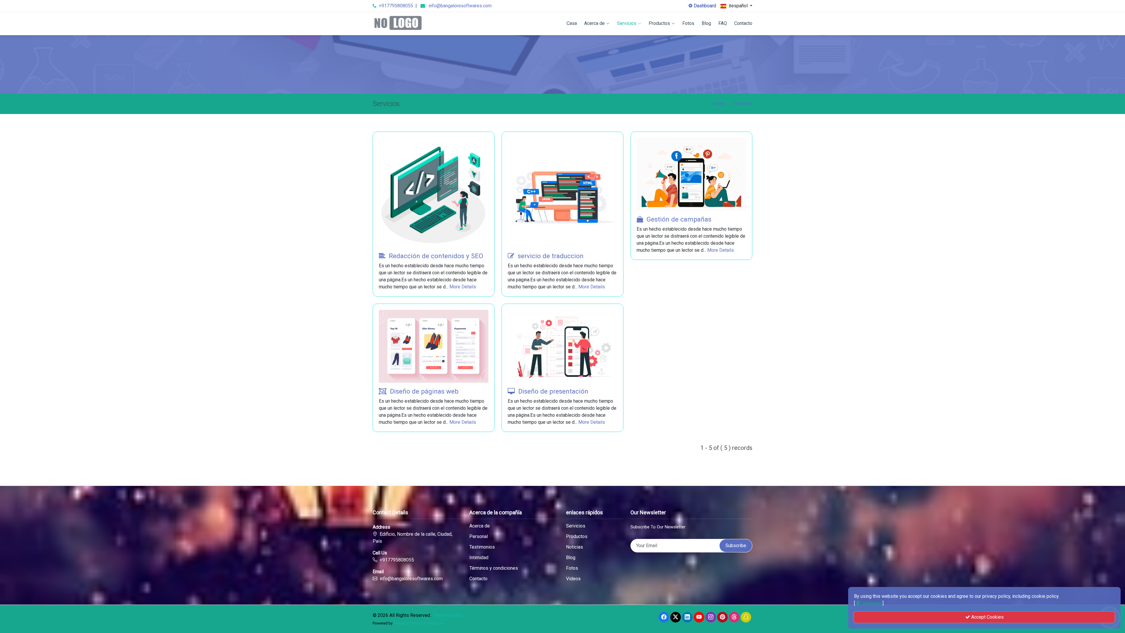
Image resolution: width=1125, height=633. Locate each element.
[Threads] (734, 617)
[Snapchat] (746, 617)
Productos (659, 23)
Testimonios (482, 547)
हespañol (738, 5)
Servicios (626, 23)
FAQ (722, 23)
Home (719, 103)
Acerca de (594, 23)
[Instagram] (710, 617)
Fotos (688, 23)
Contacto (743, 23)
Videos (573, 578)
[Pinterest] (722, 617)
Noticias (574, 547)
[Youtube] (699, 617)
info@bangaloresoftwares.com (460, 5)
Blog (706, 23)
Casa (572, 23)
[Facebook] (664, 617)
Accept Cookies (987, 617)
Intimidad (478, 557)
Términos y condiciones (493, 568)
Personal (478, 536)
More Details (462, 287)
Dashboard (704, 5)
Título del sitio (448, 615)
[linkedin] (687, 617)
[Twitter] (675, 617)
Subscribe (735, 545)
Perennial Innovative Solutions (418, 623)
